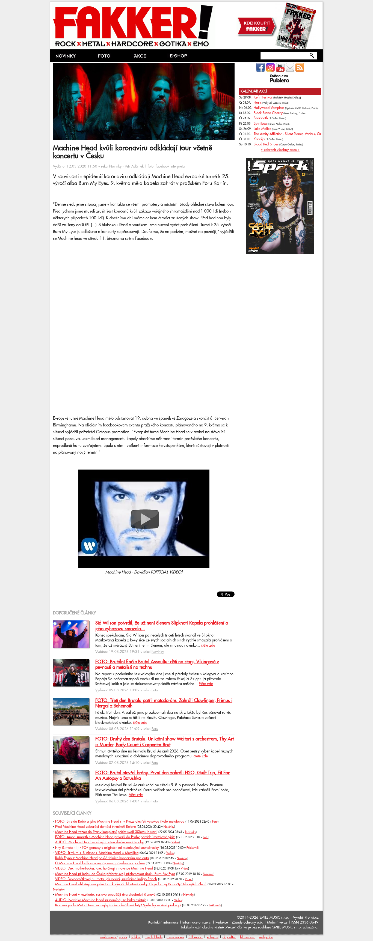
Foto (155, 690)
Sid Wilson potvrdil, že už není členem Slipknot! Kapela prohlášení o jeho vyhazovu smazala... (161, 625)
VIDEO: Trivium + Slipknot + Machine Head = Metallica (96, 853)
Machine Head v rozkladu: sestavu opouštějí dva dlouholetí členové (105, 895)
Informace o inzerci (196, 922)
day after (229, 937)
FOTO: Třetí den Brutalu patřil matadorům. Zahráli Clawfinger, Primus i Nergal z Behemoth (163, 703)
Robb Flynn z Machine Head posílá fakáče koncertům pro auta (102, 858)
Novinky (115, 166)
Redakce (221, 922)
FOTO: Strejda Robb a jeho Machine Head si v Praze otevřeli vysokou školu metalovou (119, 821)
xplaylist (212, 937)
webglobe (266, 937)
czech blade (153, 937)
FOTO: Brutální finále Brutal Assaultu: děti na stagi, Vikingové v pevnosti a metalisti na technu (157, 664)
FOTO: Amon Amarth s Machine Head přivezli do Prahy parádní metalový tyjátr (115, 837)
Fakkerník (193, 848)
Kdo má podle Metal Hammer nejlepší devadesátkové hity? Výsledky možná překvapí (118, 905)
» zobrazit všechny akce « (280, 150)
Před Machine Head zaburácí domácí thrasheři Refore (95, 827)
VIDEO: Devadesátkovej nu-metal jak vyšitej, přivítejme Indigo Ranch (106, 879)
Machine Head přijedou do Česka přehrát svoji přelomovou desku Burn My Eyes (115, 874)
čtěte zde (208, 645)
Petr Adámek (134, 166)
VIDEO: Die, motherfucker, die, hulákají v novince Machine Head (104, 868)
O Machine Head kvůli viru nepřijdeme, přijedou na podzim (100, 863)
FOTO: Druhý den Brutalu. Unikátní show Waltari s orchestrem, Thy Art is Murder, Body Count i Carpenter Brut (164, 741)
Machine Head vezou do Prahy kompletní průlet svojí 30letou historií (106, 832)
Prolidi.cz (311, 917)
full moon (195, 937)
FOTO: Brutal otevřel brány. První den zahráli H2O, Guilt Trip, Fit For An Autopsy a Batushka (162, 775)
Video (175, 842)
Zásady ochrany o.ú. (247, 922)
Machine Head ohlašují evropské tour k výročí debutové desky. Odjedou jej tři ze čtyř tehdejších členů (130, 884)
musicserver (175, 937)
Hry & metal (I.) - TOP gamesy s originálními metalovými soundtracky (107, 848)
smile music (108, 937)
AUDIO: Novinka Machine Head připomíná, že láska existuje (100, 900)
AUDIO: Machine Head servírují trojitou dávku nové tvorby (99, 842)
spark (123, 937)
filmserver (247, 937)
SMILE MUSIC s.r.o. (274, 917)
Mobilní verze (277, 922)
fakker (136, 937)
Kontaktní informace (163, 922)
